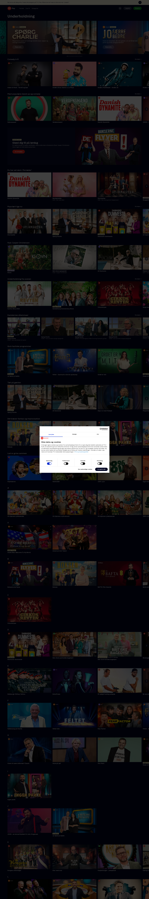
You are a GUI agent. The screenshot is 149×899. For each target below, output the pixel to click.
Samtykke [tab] (51, 434)
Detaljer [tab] (74, 434)
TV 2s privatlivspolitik (81, 452)
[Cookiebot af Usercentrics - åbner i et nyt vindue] (101, 429)
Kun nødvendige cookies (85, 469)
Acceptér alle (101, 469)
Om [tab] (98, 434)
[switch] (66, 463)
